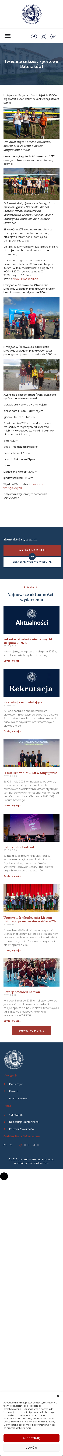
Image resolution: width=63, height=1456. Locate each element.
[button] (57, 1396)
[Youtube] (53, 36)
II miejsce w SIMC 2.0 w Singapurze (30, 773)
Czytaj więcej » (12, 660)
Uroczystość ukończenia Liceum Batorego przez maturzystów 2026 (30, 919)
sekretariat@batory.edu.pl (32, 562)
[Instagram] (43, 36)
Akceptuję (31, 1438)
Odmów (31, 1447)
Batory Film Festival (19, 847)
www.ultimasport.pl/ (25, 279)
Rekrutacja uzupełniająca (23, 702)
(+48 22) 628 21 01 (34, 550)
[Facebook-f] (34, 36)
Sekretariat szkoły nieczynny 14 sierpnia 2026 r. (28, 641)
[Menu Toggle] (7, 36)
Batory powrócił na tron (22, 992)
